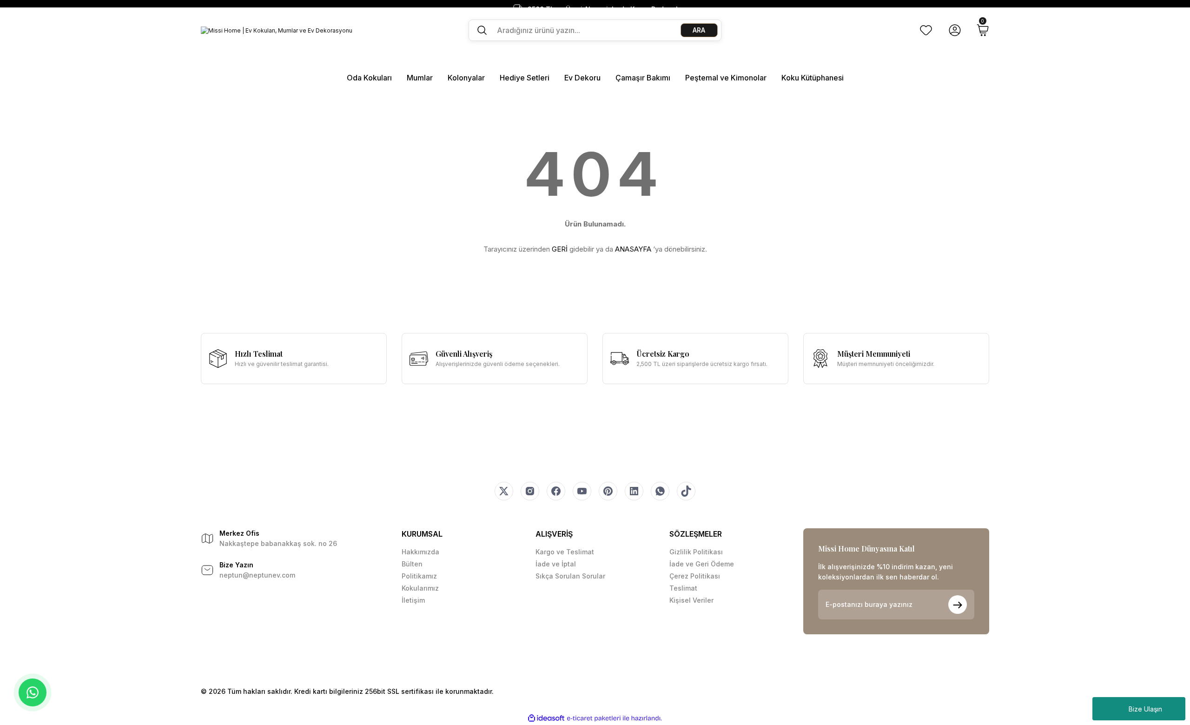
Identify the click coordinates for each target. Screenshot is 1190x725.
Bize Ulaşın (1145, 709)
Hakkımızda (420, 552)
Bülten (412, 564)
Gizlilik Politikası (696, 552)
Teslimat (683, 588)
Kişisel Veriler (691, 600)
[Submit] (957, 604)
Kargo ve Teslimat (565, 552)
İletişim (413, 600)
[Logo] (276, 30)
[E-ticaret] (594, 718)
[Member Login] (954, 30)
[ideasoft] (546, 718)
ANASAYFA (633, 249)
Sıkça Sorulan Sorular (570, 576)
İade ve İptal (556, 564)
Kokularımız (420, 588)
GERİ (560, 249)
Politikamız (419, 576)
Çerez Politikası (694, 576)
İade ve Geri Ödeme (701, 564)
